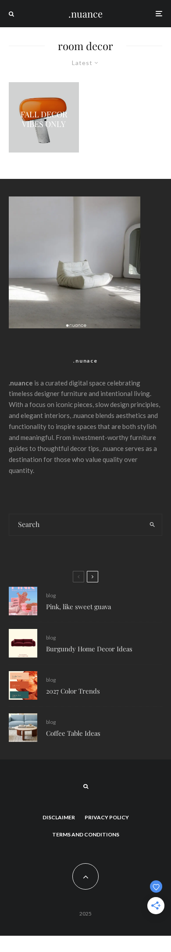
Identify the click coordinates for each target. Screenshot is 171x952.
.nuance (85, 13)
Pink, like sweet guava (78, 606)
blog (51, 595)
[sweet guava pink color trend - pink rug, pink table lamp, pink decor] (23, 601)
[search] (152, 524)
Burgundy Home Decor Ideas (89, 649)
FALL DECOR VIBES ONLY (44, 119)
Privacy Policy (107, 817)
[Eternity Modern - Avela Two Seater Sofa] (23, 643)
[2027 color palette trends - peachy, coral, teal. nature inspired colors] (23, 685)
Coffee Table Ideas (73, 733)
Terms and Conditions (85, 834)
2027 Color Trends (73, 691)
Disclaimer (59, 817)
